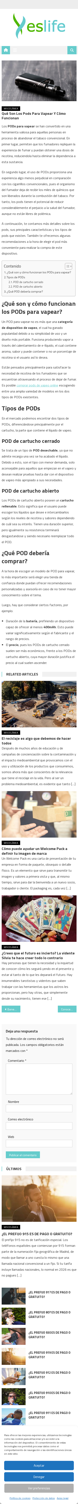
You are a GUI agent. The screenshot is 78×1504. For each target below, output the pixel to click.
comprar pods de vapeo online (37, 385)
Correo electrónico (20, 1119)
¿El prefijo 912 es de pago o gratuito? (49, 1375)
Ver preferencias (39, 1488)
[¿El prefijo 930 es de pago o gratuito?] (14, 1336)
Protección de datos (43, 1498)
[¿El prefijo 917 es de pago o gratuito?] (14, 1296)
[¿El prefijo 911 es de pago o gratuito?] (14, 1416)
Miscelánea (11, 108)
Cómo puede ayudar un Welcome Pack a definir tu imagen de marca (34, 851)
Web (11, 1136)
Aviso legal (62, 1498)
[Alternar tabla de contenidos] (66, 266)
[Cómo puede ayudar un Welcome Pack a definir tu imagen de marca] (39, 814)
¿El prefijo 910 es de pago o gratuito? (49, 1395)
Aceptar (39, 1465)
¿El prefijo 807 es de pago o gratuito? (49, 1314)
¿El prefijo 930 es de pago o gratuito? (49, 1334)
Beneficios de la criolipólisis (13, 1009)
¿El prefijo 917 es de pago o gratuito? (49, 1294)
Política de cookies (20, 1498)
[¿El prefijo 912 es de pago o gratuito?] (14, 1376)
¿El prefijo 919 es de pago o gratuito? (49, 1354)
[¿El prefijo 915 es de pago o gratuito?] (39, 1198)
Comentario (17, 1060)
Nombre (13, 1101)
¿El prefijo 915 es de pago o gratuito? (37, 1234)
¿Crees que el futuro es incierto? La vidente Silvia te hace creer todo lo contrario (38, 955)
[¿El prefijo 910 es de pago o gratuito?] (14, 1396)
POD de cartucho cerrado (28, 282)
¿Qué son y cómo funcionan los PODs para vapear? (39, 272)
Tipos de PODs (16, 277)
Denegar (39, 1476)
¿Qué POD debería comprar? (25, 291)
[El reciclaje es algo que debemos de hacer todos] (39, 704)
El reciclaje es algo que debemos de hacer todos (36, 741)
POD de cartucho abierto (27, 286)
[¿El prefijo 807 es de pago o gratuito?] (14, 1316)
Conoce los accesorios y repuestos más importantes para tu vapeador (69, 1009)
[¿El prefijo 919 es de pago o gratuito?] (14, 1356)
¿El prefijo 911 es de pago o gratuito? (49, 1415)
